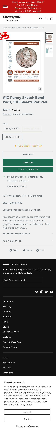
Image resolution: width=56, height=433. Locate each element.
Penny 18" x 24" (32, 128)
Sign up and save (15, 264)
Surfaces (7, 316)
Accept (27, 412)
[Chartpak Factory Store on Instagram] (41, 292)
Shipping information (16, 233)
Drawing (7, 311)
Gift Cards (8, 372)
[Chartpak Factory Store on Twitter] (36, 292)
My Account (9, 362)
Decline (27, 419)
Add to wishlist (29, 170)
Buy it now (28, 162)
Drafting (7, 337)
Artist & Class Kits (12, 342)
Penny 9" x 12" (12, 128)
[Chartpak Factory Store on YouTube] (51, 292)
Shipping (7, 114)
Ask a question (12, 241)
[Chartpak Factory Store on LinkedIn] (46, 292)
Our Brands (8, 301)
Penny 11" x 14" (12, 137)
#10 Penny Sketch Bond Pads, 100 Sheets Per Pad (25, 99)
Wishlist (7, 367)
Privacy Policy (24, 404)
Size (5, 124)
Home (5, 28)
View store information (17, 186)
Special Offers (10, 347)
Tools (5, 321)
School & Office (11, 331)
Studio (6, 326)
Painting (7, 306)
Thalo (5, 357)
